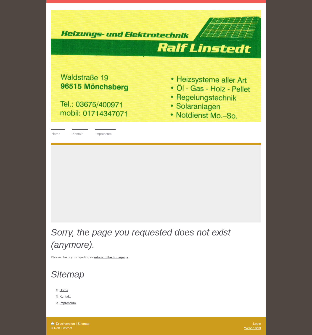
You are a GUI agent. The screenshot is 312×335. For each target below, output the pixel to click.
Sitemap (84, 323)
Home (64, 290)
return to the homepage (111, 257)
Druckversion (65, 323)
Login (257, 323)
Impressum (68, 303)
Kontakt (65, 296)
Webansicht (252, 328)
